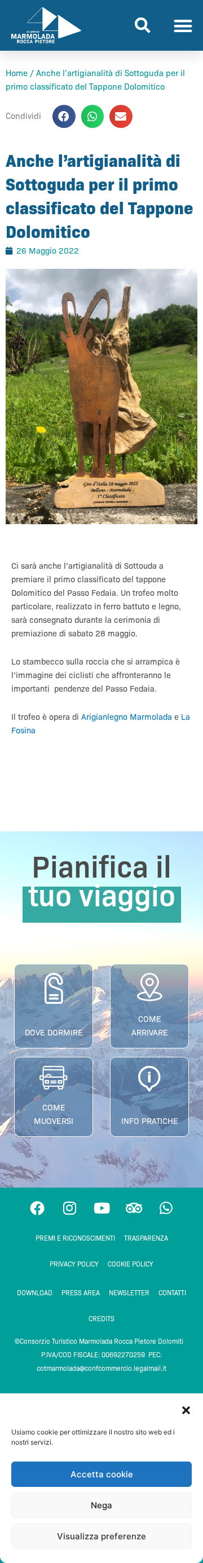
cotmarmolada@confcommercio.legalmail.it (101, 1368)
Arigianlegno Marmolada (126, 717)
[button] (186, 1410)
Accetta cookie (101, 1474)
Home (17, 73)
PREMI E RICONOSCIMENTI (75, 1238)
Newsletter (129, 1293)
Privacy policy (74, 1264)
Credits (101, 1318)
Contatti (172, 1293)
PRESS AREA (80, 1293)
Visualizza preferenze (101, 1536)
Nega (101, 1505)
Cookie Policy (130, 1264)
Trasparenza (146, 1238)
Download (34, 1293)
